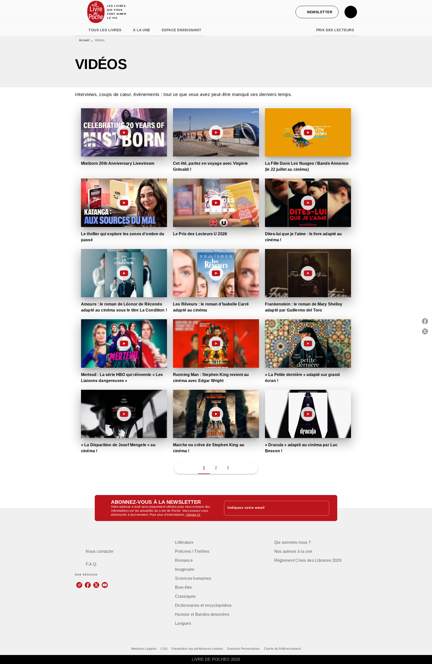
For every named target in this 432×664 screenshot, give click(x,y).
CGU (164, 648)
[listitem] (79, 585)
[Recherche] (350, 12)
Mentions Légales (144, 648)
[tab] (80, 30)
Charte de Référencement (282, 648)
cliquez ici (193, 514)
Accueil (84, 40)
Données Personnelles (243, 648)
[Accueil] (96, 12)
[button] (317, 12)
